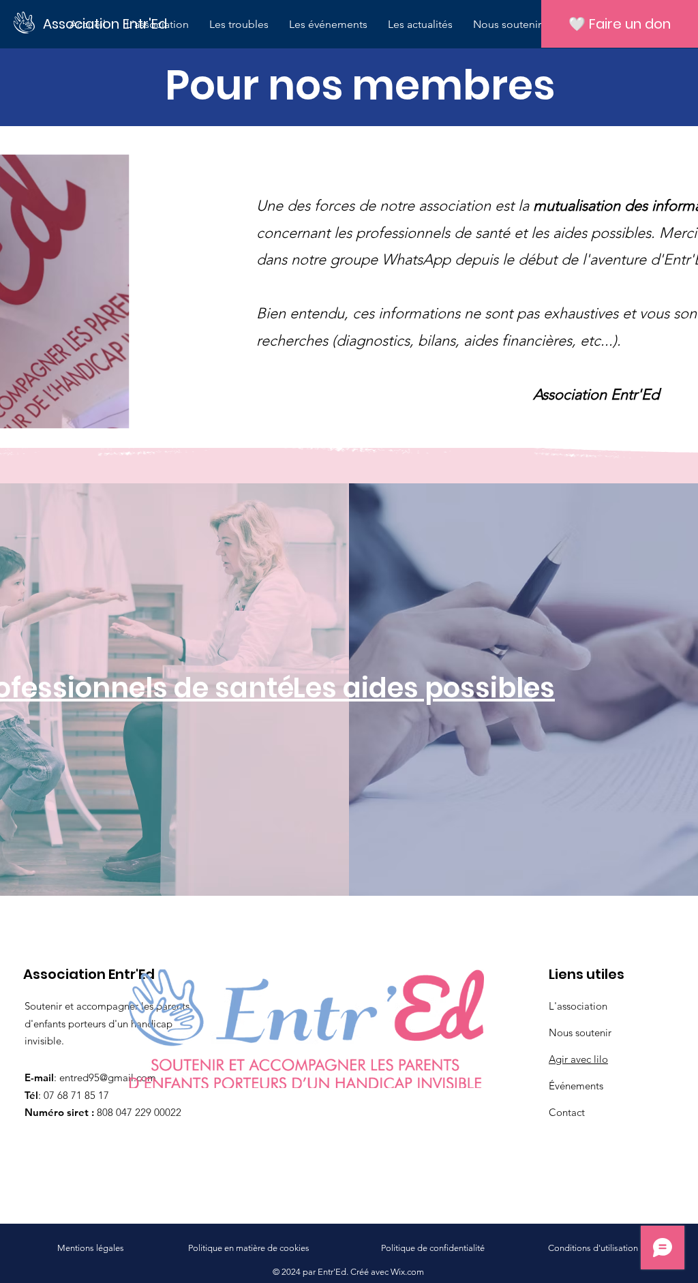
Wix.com (407, 1272)
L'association (578, 1005)
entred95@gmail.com (107, 1077)
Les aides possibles (423, 688)
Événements (576, 1085)
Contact (567, 1112)
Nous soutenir (580, 1032)
